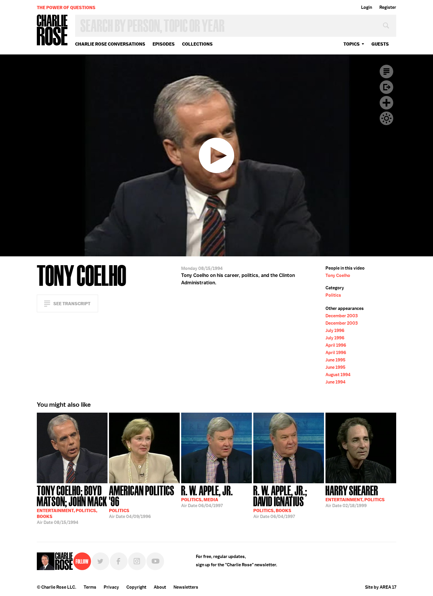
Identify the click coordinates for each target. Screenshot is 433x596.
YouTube (155, 561)
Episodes (164, 44)
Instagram (137, 561)
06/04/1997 (207, 496)
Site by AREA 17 (380, 587)
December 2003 (341, 316)
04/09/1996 (141, 501)
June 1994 (335, 382)
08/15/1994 (72, 504)
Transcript (386, 71)
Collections (197, 44)
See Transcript (71, 303)
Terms (90, 587)
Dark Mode (386, 118)
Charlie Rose (52, 30)
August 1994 (338, 375)
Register (387, 7)
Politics (333, 295)
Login (366, 7)
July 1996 (334, 330)
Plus (386, 102)
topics (351, 44)
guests (380, 44)
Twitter (100, 561)
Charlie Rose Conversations (110, 44)
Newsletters (185, 587)
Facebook (119, 561)
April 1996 (335, 345)
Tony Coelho (337, 275)
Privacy (111, 587)
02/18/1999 (355, 496)
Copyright (136, 587)
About (160, 587)
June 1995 (335, 360)
